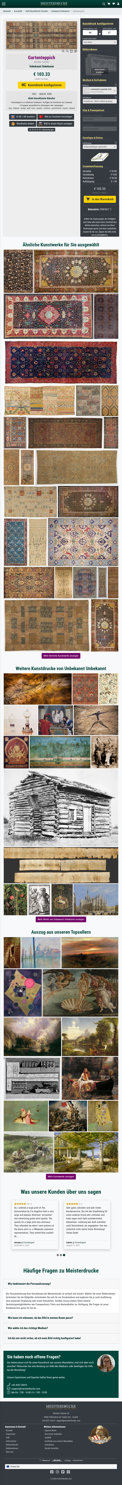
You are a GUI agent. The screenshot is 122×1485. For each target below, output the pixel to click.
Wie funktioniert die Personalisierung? (29, 1283)
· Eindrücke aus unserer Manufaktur (58, 1441)
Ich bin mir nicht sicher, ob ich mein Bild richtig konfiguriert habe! (44, 1338)
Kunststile (18, 11)
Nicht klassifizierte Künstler (37, 11)
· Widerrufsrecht (11, 1445)
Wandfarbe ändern (24, 123)
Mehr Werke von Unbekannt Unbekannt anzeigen (61, 919)
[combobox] (100, 42)
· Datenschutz (10, 1441)
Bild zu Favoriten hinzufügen (57, 116)
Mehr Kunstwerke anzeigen (61, 1176)
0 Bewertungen (47, 129)
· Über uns (9, 1452)
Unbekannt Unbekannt (60, 11)
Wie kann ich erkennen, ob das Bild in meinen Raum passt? (40, 1318)
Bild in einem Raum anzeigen (57, 123)
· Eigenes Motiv (50, 1430)
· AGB (7, 1437)
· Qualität (47, 1437)
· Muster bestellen (51, 1448)
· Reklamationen (11, 1448)
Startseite (7, 11)
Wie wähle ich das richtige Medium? (28, 1328)
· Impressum (10, 1434)
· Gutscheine (49, 1445)
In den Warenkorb (102, 199)
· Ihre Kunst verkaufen (53, 1434)
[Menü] (4, 4)
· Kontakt (8, 1430)
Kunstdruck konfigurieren (44, 85)
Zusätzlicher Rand (89, 38)
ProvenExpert (28, 1242)
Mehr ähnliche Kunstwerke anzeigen (61, 655)
